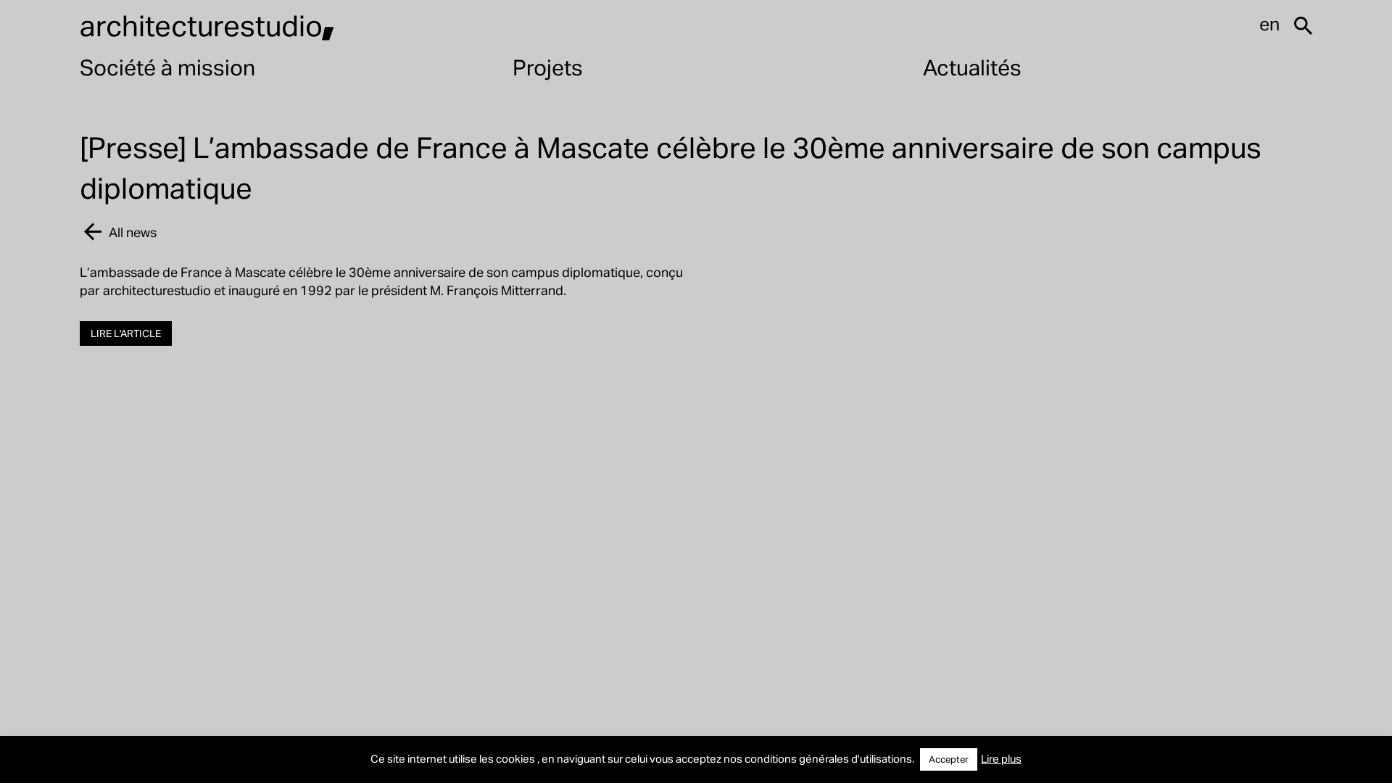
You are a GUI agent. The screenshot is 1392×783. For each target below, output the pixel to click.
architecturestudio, (207, 25)
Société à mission (167, 66)
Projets (548, 66)
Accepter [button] (949, 759)
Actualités (972, 66)
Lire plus (1001, 758)
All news (133, 231)
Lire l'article (126, 333)
